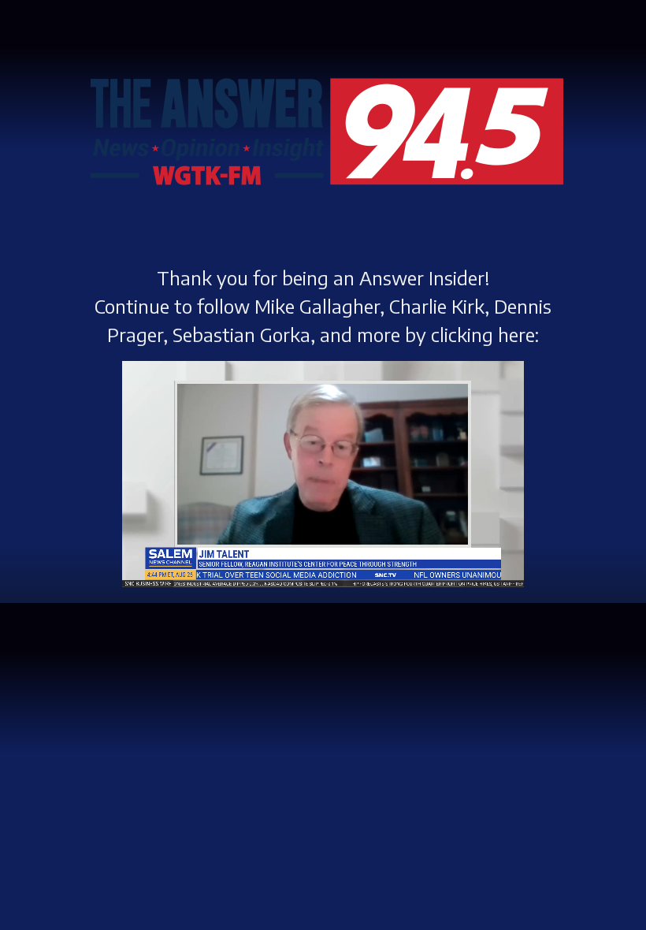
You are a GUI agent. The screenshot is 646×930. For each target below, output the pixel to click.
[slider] (298, 536)
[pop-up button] (473, 562)
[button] (147, 562)
